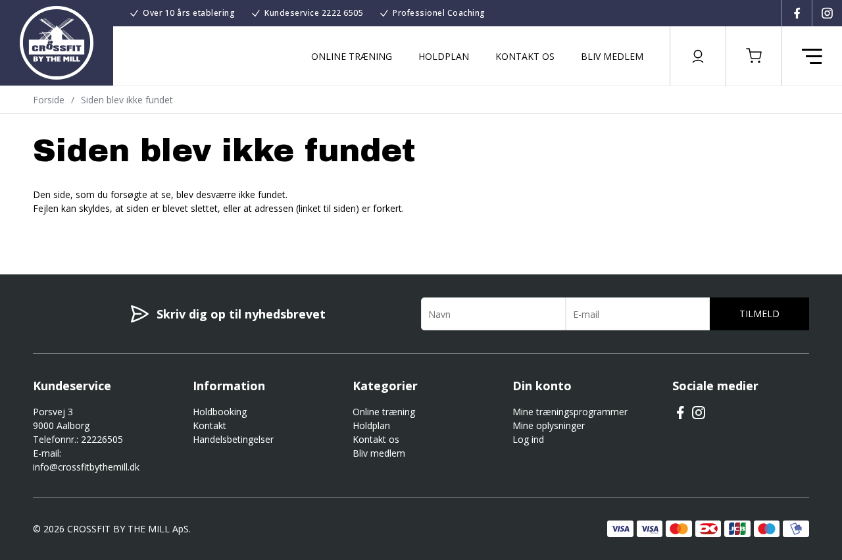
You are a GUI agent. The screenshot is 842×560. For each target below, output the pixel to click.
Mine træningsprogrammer (570, 411)
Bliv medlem (612, 56)
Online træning (351, 56)
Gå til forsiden (106, 232)
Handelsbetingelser (233, 439)
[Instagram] (827, 13)
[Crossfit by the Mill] (56, 43)
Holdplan (443, 56)
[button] (754, 56)
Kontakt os (525, 56)
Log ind (528, 439)
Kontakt (209, 425)
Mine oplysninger (548, 425)
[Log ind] (698, 56)
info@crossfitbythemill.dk (86, 467)
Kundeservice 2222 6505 (313, 12)
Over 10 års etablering (189, 12)
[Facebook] (796, 13)
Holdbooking (220, 411)
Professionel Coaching (439, 12)
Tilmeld (759, 313)
